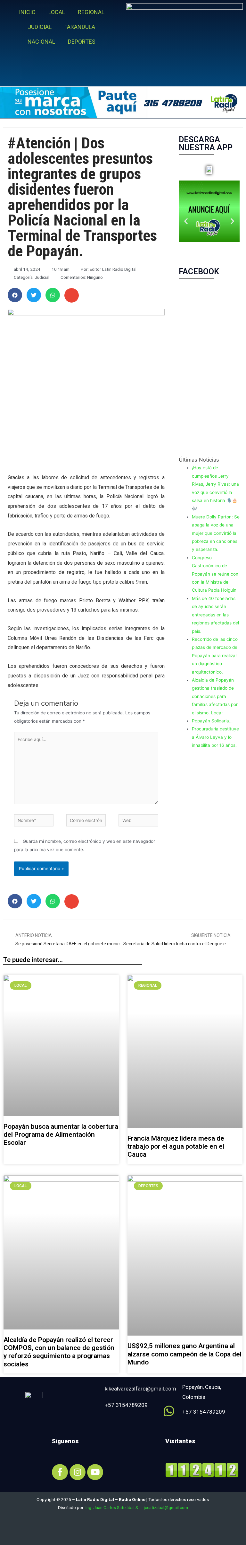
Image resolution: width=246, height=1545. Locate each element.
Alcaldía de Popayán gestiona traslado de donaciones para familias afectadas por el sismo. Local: (215, 696)
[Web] (138, 821)
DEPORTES (81, 41)
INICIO (27, 12)
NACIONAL (41, 41)
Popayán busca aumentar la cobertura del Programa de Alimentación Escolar (61, 1134)
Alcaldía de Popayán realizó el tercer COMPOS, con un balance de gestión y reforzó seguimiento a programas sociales (59, 1352)
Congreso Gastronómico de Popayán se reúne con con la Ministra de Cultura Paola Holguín (215, 574)
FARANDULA (79, 26)
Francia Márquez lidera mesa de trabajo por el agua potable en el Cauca (175, 1146)
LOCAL (56, 12)
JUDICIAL (40, 26)
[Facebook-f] (60, 1472)
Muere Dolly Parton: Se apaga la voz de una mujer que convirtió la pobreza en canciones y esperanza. (216, 533)
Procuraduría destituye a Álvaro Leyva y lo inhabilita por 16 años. (215, 737)
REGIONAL (91, 12)
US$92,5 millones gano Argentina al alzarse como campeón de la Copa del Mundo (184, 1354)
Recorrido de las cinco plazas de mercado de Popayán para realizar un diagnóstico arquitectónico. (215, 656)
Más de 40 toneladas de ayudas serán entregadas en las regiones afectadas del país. (215, 615)
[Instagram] (78, 1472)
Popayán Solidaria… (212, 720)
